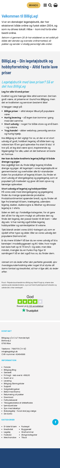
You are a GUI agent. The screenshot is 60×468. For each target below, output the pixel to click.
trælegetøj (33, 201)
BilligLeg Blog (10, 370)
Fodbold (7, 435)
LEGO (30, 229)
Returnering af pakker (14, 394)
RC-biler (39, 243)
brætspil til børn (18, 201)
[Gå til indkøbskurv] (55, 5)
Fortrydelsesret (10, 400)
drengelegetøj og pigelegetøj (33, 178)
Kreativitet (8, 429)
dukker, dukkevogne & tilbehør (26, 204)
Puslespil (25, 426)
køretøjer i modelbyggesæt (16, 243)
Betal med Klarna (12, 392)
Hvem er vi (8, 378)
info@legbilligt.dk (10, 351)
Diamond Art (19, 236)
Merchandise (10, 437)
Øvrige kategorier (29, 435)
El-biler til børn (10, 426)
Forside (7, 367)
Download (8, 397)
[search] (50, 5)
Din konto (8, 414)
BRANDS (33, 5)
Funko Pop (32, 250)
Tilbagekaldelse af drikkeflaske (18, 403)
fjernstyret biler (10, 405)
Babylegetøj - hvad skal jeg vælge (20, 411)
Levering (8, 381)
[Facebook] (55, 422)
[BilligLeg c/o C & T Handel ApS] (9, 4)
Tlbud (24, 437)
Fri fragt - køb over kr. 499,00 (17, 375)
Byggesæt (26, 429)
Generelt (7, 372)
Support (7, 386)
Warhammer (27, 432)
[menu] (45, 5)
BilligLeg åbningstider (14, 383)
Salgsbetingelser (12, 389)
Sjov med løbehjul (12, 408)
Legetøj (7, 432)
